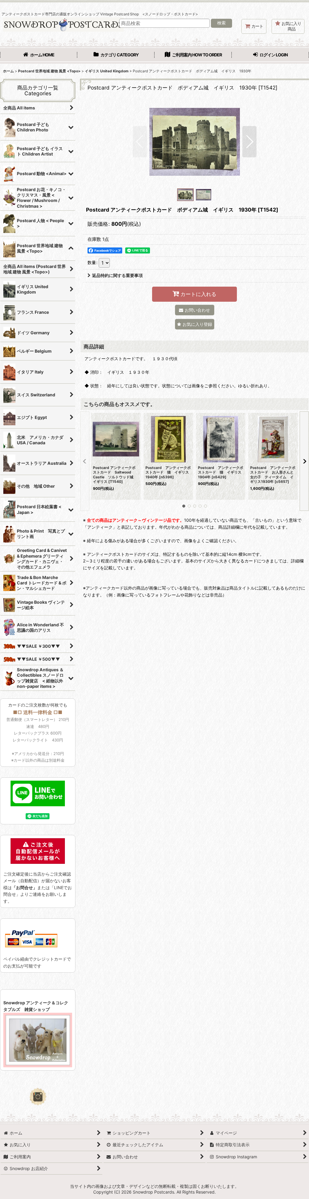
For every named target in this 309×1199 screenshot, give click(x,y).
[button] (140, 141)
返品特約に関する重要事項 (117, 275)
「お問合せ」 (24, 887)
